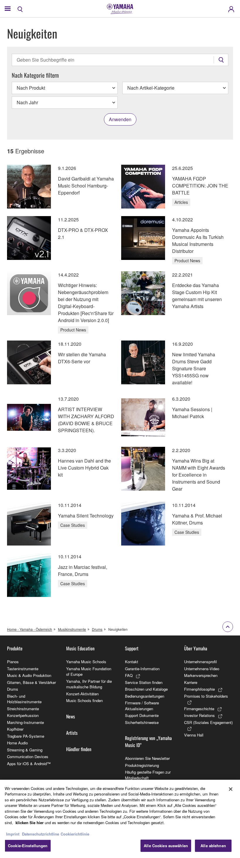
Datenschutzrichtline (40, 834)
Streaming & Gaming (24, 750)
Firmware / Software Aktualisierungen (142, 705)
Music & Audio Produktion (29, 675)
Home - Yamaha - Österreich (29, 629)
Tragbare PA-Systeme (25, 736)
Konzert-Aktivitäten (82, 694)
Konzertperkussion (23, 715)
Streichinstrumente (23, 708)
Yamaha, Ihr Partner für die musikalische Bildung (89, 684)
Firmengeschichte (199, 708)
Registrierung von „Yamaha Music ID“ (148, 741)
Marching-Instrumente (25, 722)
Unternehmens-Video (201, 668)
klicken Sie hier (30, 822)
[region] (120, 819)
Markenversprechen (200, 675)
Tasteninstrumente (22, 668)
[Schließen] (230, 789)
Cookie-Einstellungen (28, 845)
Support (131, 648)
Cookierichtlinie (75, 834)
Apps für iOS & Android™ (29, 763)
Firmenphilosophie (199, 689)
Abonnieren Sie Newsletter (147, 758)
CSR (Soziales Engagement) (208, 722)
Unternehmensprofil (200, 661)
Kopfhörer (15, 729)
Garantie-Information (142, 668)
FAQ (129, 675)
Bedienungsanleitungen (144, 696)
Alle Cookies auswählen (166, 845)
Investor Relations (199, 715)
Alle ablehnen (213, 845)
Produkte (15, 648)
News (70, 716)
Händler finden (78, 749)
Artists (72, 732)
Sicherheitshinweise (142, 722)
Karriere (190, 682)
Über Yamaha (195, 648)
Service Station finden (143, 682)
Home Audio (17, 743)
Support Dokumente (142, 715)
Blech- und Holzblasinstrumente (24, 699)
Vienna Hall (193, 735)
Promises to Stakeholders (206, 696)
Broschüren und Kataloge (146, 689)
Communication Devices (27, 756)
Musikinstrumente (72, 629)
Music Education (80, 648)
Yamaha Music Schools (86, 661)
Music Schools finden (84, 700)
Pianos (13, 661)
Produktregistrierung (142, 765)
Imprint (12, 834)
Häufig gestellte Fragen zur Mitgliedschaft (148, 775)
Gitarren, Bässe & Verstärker (31, 682)
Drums (97, 629)
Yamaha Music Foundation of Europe (88, 671)
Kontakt (131, 661)
